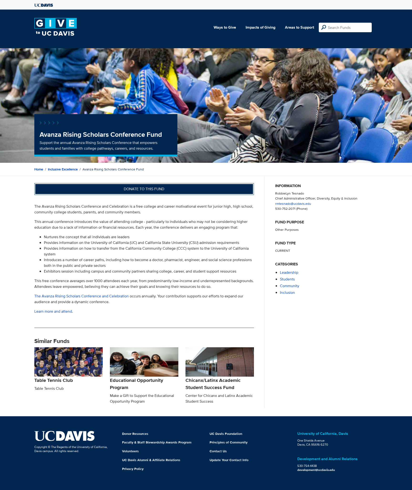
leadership (289, 272)
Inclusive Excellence (63, 169)
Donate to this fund (144, 189)
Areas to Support (299, 27)
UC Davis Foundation (226, 433)
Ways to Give (225, 27)
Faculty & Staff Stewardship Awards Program (156, 442)
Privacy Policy (133, 468)
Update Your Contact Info (229, 460)
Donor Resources (135, 433)
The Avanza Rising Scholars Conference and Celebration (81, 296)
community (289, 286)
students (287, 279)
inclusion (287, 292)
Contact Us (218, 451)
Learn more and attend (53, 311)
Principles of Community (228, 442)
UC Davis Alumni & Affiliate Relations (151, 460)
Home (38, 169)
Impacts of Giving (260, 27)
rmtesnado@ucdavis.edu (293, 203)
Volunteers (130, 451)
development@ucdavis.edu (316, 470)
